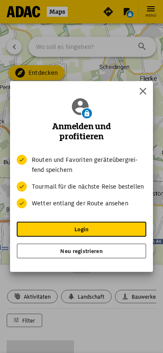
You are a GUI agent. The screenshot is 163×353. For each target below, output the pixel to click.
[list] (81, 181)
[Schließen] (143, 91)
